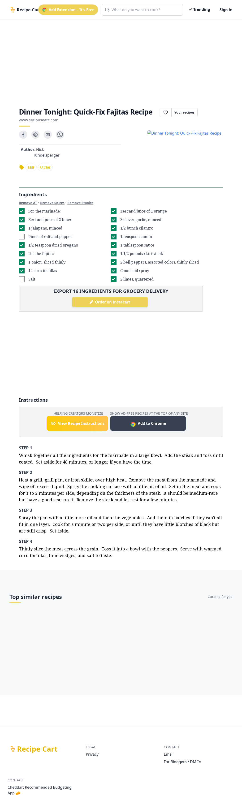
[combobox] (142, 10)
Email (168, 754)
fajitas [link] (45, 168)
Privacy (92, 754)
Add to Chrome (152, 423)
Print (212, 112)
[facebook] (23, 134)
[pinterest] (35, 134)
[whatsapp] (60, 134)
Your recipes (184, 112)
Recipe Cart (37, 749)
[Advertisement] (121, 59)
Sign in (226, 9)
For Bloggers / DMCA (182, 761)
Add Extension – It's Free (71, 9)
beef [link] (31, 168)
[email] (47, 134)
